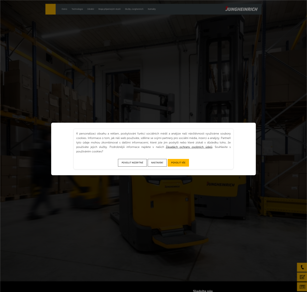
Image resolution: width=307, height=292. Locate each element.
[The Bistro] (241, 8)
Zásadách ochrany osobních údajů (189, 147)
